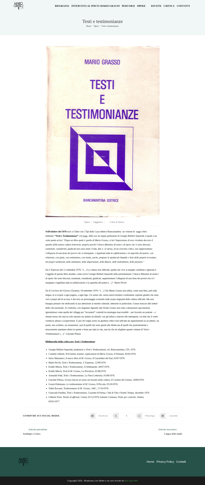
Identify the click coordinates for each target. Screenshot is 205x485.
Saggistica (98, 222)
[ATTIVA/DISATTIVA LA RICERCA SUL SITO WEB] (193, 6)
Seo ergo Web (131, 480)
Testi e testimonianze (110, 26)
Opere (87, 222)
